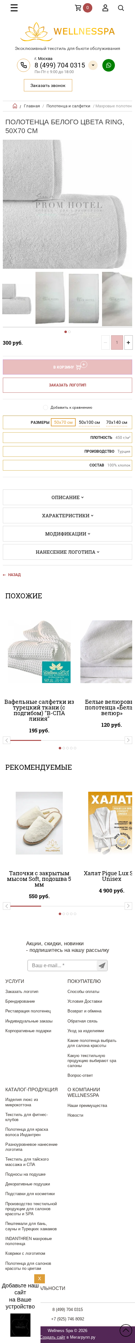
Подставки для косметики (30, 1193)
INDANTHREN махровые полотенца (28, 1241)
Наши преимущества (87, 1105)
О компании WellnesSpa (84, 1092)
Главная (32, 106)
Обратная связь (83, 1021)
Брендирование (20, 1001)
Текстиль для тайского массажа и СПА (27, 1162)
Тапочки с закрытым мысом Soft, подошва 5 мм (39, 878)
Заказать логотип (67, 385)
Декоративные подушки (27, 1184)
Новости (75, 1115)
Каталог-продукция (31, 1089)
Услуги (14, 981)
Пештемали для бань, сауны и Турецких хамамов (31, 1226)
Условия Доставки (85, 1001)
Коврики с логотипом (25, 1253)
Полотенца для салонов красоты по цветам (28, 1266)
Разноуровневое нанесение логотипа (31, 1147)
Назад (14, 575)
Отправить (102, 965)
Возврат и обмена (84, 1011)
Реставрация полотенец (28, 1011)
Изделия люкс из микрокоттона (21, 1102)
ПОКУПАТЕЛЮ (84, 981)
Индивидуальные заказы (28, 1021)
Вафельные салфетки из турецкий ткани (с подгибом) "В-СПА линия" (39, 710)
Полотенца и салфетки (68, 106)
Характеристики (65, 515)
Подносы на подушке (25, 1174)
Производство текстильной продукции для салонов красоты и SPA (31, 1208)
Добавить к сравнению (71, 407)
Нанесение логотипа (65, 552)
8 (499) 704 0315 (60, 65)
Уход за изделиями (86, 1030)
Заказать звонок (48, 85)
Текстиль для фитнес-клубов (26, 1117)
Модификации (65, 534)
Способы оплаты (83, 991)
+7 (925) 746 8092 (67, 1319)
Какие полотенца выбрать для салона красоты (92, 1043)
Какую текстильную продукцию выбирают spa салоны (92, 1060)
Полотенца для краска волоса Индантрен (26, 1132)
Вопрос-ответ (80, 1075)
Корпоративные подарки (28, 1030)
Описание (65, 497)
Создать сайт (52, 1337)
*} (17, 299)
